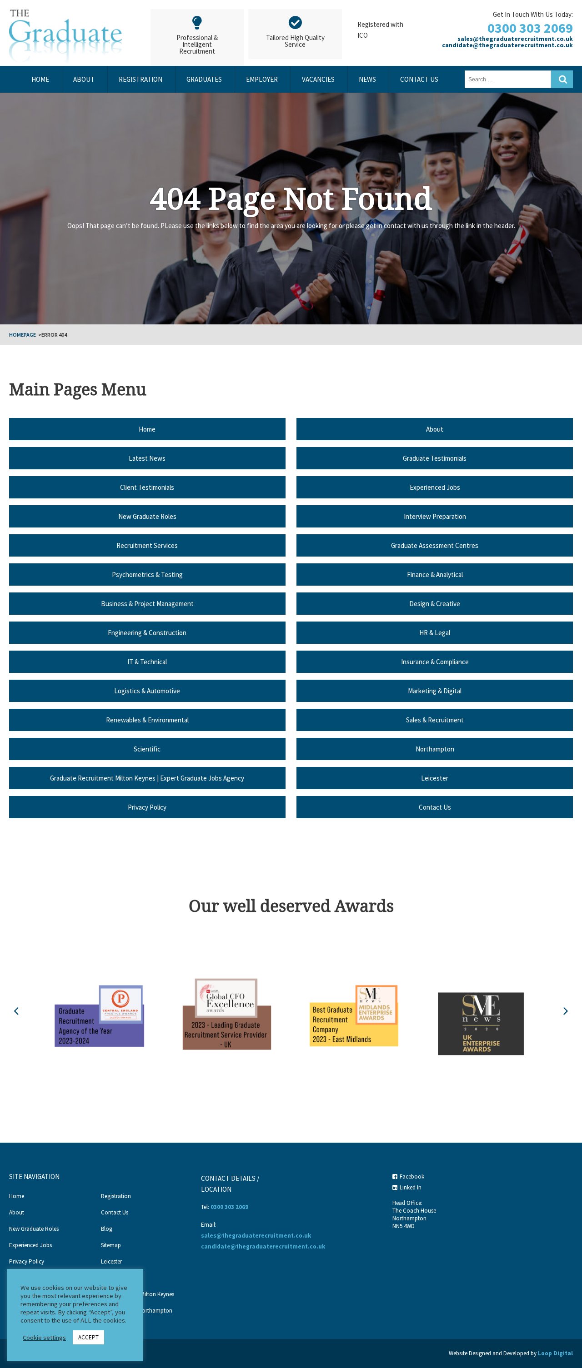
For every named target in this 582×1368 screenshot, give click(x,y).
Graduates (204, 79)
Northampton (435, 749)
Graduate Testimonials (435, 458)
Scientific (147, 749)
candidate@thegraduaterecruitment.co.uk (507, 45)
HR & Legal (434, 632)
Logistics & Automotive (147, 690)
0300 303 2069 (530, 27)
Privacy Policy (147, 807)
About (84, 79)
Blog (106, 1229)
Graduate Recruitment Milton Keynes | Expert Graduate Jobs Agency (147, 778)
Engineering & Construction (147, 632)
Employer (262, 79)
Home (40, 79)
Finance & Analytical (435, 574)
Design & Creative (434, 603)
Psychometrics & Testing (147, 574)
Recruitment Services (147, 545)
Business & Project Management (147, 603)
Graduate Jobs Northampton (136, 1310)
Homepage (22, 334)
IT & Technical (147, 661)
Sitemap (111, 1245)
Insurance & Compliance (435, 661)
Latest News (147, 458)
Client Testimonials (147, 487)
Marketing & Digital (435, 690)
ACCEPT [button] (88, 1337)
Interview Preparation (435, 516)
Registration (140, 79)
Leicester (434, 778)
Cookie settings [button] (44, 1337)
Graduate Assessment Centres (434, 545)
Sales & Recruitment (435, 720)
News (367, 79)
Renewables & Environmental (147, 720)
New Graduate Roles (147, 516)
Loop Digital (555, 1353)
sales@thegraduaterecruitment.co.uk (515, 39)
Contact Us (419, 79)
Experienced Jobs (435, 487)
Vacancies (318, 79)
